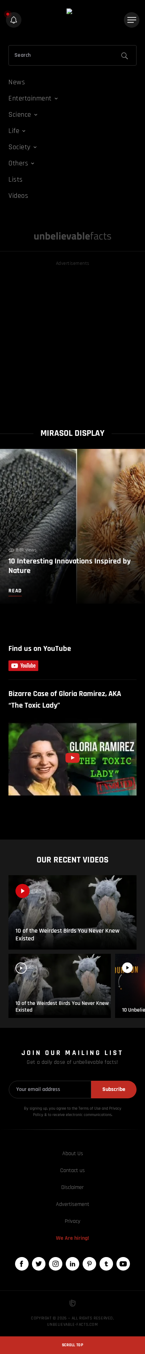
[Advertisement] (72, 340)
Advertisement (72, 1204)
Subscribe (113, 1089)
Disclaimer (72, 1187)
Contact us (72, 1170)
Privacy (72, 1221)
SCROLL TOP (72, 1345)
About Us (72, 1153)
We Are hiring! (72, 1238)
